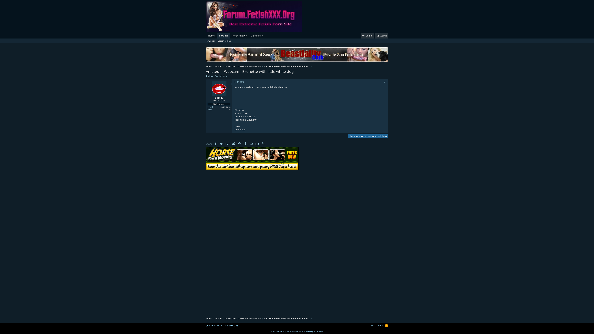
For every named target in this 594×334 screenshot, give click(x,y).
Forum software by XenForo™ (297, 331)
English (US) (232, 325)
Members (255, 35)
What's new (238, 35)
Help (373, 325)
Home (211, 35)
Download (240, 129)
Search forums (224, 40)
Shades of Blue (215, 325)
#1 (385, 82)
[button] (246, 36)
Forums (223, 35)
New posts (210, 40)
